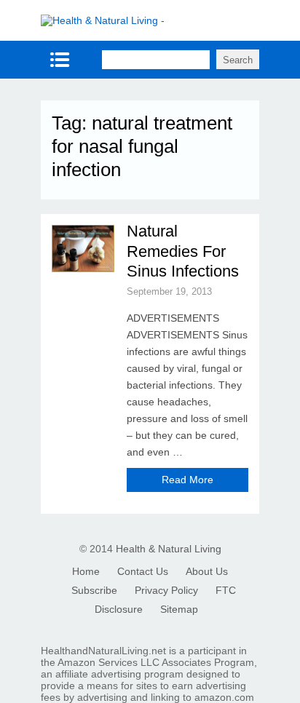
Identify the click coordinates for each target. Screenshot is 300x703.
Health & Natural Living (168, 549)
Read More (187, 479)
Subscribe (94, 590)
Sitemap (179, 609)
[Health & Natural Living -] (103, 20)
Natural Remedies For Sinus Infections (183, 251)
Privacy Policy (166, 590)
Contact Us (142, 571)
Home (86, 571)
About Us (207, 571)
